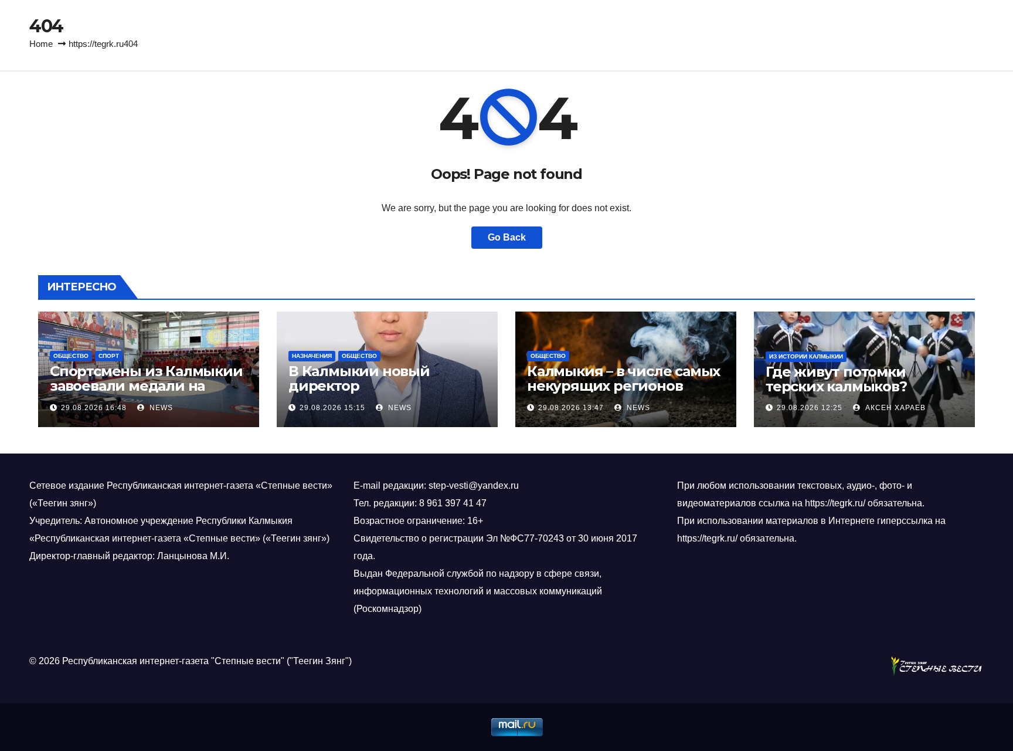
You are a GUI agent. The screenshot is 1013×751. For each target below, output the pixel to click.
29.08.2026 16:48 (94, 408)
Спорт (108, 356)
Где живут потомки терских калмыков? (836, 379)
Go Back (507, 237)
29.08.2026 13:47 (571, 408)
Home (41, 44)
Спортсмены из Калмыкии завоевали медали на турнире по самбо (146, 386)
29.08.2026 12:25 (809, 408)
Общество (71, 356)
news (160, 408)
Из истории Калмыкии (806, 356)
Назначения (312, 356)
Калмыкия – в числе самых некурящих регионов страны (623, 386)
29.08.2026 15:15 (332, 408)
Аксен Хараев (894, 408)
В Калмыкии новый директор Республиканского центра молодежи (383, 393)
